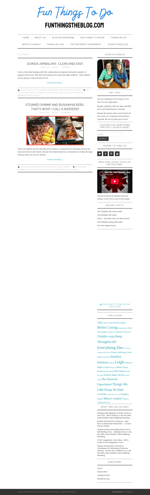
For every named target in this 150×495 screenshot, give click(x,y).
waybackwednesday (113, 394)
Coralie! (23, 90)
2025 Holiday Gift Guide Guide (109, 211)
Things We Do (119, 37)
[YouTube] (117, 153)
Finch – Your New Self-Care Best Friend (113, 218)
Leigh (119, 362)
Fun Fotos (107, 352)
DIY (114, 342)
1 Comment (66, 67)
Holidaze (102, 362)
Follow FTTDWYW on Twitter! (116, 305)
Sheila (111, 371)
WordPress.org (103, 479)
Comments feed (103, 475)
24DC (87, 90)
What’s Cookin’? (31, 44)
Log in (99, 468)
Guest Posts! (106, 357)
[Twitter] (99, 153)
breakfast (103, 332)
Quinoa (61, 93)
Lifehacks (128, 363)
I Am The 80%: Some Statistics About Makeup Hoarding (114, 434)
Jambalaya (41, 93)
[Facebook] (105, 153)
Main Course (52, 93)
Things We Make (114, 389)
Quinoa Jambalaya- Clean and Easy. (55, 63)
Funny (114, 352)
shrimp (58, 169)
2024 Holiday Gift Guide (107, 215)
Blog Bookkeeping (63, 37)
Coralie (55, 67)
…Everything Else (117, 44)
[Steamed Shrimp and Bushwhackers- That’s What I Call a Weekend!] (55, 130)
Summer (74, 169)
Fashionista (117, 492)
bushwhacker (23, 169)
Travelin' (102, 394)
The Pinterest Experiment (85, 44)
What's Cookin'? (74, 90)
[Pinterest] (111, 153)
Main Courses (40, 90)
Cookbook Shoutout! (122, 332)
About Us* (40, 37)
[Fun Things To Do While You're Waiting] (75, 18)
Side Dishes (66, 169)
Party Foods (47, 167)
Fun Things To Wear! (92, 37)
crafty (111, 336)
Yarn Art (107, 402)
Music (119, 367)
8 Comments (66, 112)
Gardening (121, 352)
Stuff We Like (57, 167)
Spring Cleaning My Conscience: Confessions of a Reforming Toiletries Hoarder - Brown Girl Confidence (112, 448)
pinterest (106, 371)
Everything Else (34, 167)
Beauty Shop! (120, 323)
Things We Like (55, 44)
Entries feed (102, 472)
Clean (20, 93)
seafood (67, 93)
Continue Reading (55, 83)
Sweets (67, 167)
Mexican (113, 367)
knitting (111, 363)
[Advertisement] (114, 266)
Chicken (111, 332)
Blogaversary (123, 328)
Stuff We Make (110, 375)
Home (26, 37)
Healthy (31, 90)
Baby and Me (108, 323)
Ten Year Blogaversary (106, 225)
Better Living (80, 167)
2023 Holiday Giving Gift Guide (109, 222)
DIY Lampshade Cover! (114, 442)
